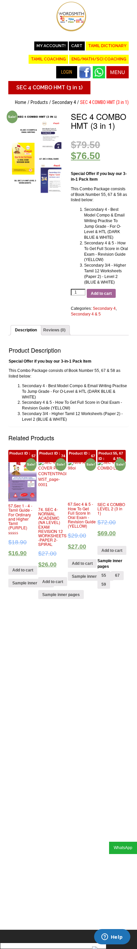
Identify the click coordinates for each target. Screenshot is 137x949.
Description (26, 330)
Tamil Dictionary (107, 45)
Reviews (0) (54, 330)
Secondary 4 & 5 (86, 314)
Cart (76, 45)
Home (20, 102)
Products (39, 102)
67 (117, 575)
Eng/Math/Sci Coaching (98, 59)
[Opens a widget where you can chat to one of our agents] (112, 937)
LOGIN (66, 72)
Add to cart (101, 293)
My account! (51, 45)
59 (103, 584)
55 (103, 575)
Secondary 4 (64, 102)
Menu (117, 72)
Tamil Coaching (48, 59)
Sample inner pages (31, 583)
